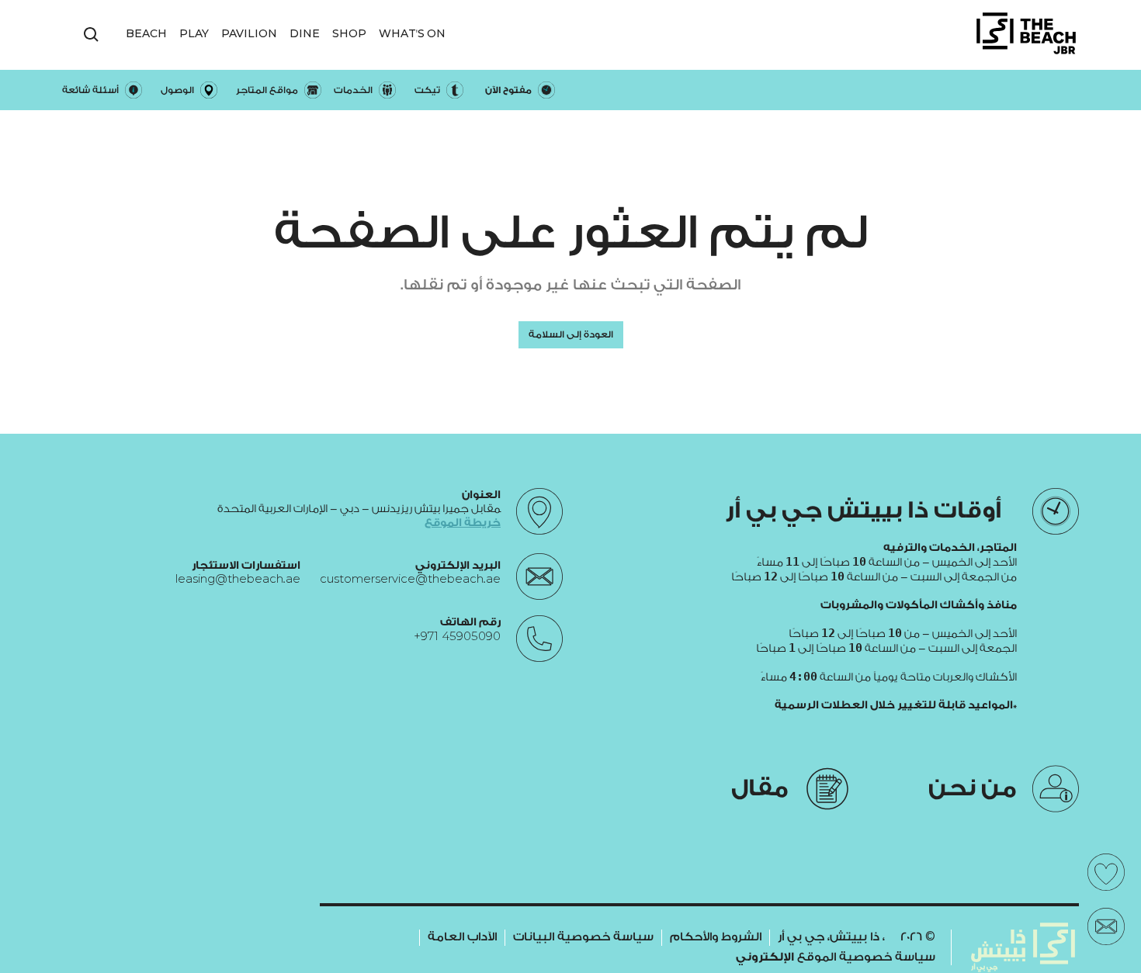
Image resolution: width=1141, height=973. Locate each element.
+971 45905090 (457, 636)
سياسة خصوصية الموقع (835, 957)
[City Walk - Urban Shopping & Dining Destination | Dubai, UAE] (1026, 34)
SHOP (349, 34)
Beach (146, 34)
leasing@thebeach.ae (237, 579)
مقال (760, 788)
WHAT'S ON (412, 34)
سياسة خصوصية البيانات (583, 937)
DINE (305, 34)
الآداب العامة (462, 937)
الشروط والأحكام (715, 937)
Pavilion (249, 34)
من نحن (972, 788)
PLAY (194, 34)
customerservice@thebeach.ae (410, 579)
